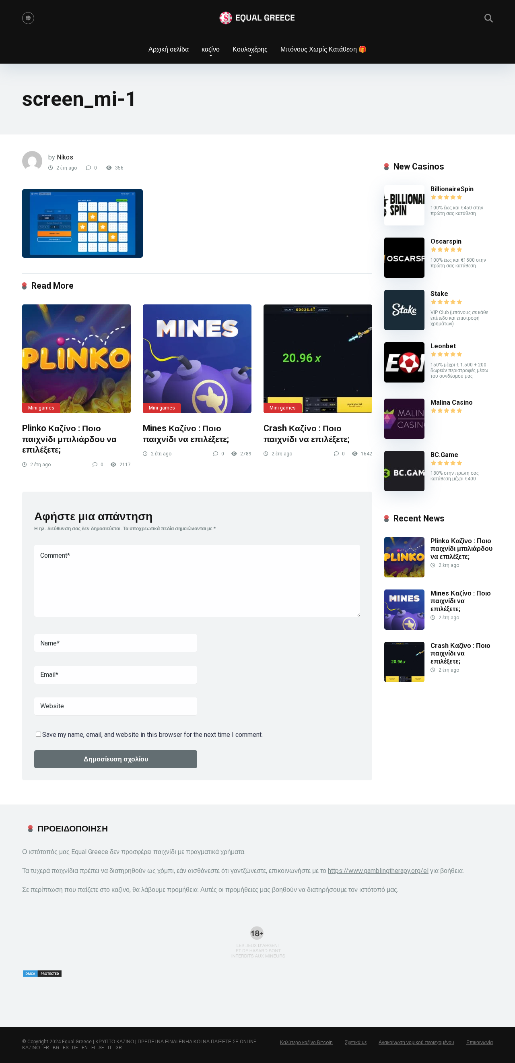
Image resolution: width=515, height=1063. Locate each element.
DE (75, 1048)
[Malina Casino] (404, 437)
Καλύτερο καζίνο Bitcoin (306, 1042)
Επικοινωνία (479, 1042)
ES (65, 1048)
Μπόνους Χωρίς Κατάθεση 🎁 (323, 49)
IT (110, 1048)
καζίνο (211, 49)
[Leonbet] (404, 380)
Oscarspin (446, 241)
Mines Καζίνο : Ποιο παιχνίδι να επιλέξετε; (186, 433)
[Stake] (404, 328)
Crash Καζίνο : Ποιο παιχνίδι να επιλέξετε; (307, 433)
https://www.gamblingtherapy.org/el (378, 871)
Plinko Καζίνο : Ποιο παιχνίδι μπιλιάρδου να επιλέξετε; (69, 439)
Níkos (65, 157)
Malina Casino (452, 402)
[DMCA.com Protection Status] (42, 975)
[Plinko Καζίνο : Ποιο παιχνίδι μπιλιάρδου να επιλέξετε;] (76, 358)
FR (46, 1048)
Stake (439, 294)
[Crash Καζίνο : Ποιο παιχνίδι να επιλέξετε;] (318, 358)
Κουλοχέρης (250, 49)
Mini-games (41, 408)
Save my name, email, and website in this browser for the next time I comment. (152, 734)
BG (56, 1048)
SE (101, 1048)
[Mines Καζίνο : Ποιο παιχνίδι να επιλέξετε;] (197, 358)
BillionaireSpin (452, 189)
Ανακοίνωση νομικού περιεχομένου (416, 1042)
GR (118, 1048)
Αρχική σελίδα (168, 49)
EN (85, 1048)
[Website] (28, 18)
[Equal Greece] (257, 18)
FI (93, 1048)
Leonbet (443, 346)
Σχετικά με (356, 1042)
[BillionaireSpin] (404, 223)
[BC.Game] (404, 489)
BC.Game (444, 455)
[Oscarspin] (404, 275)
